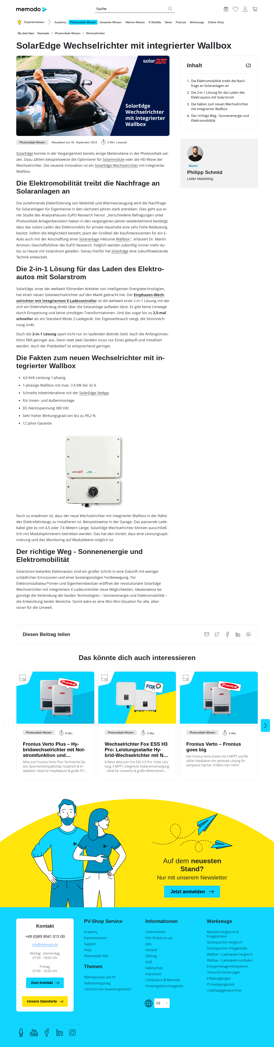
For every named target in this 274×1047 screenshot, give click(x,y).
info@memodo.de (45, 944)
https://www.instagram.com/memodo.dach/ (72, 1032)
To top (261, 1026)
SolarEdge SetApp (94, 392)
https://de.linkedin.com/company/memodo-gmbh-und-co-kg (59, 1032)
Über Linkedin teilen (238, 634)
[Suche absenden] (170, 9)
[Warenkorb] (255, 8)
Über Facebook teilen (227, 634)
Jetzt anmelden (187, 891)
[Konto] (245, 8)
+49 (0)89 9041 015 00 (45, 936)
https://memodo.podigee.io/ (21, 1032)
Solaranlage (89, 239)
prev (8, 725)
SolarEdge (24, 153)
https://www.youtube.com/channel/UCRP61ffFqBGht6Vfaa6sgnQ (34, 1032)
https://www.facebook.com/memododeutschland (47, 1032)
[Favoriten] (235, 8)
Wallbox (123, 239)
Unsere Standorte (42, 1001)
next (265, 725)
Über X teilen (217, 634)
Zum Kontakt (42, 983)
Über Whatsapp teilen (248, 634)
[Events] (226, 8)
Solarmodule (113, 159)
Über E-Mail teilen (206, 634)
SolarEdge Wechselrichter (116, 165)
